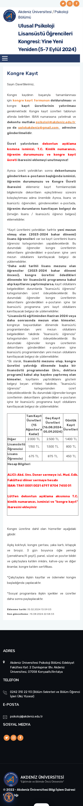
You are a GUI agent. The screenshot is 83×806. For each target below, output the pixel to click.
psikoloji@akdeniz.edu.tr (55, 122)
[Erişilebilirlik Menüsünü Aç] (9, 797)
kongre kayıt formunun (31, 100)
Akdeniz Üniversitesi (35, 12)
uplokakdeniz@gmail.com (38, 127)
